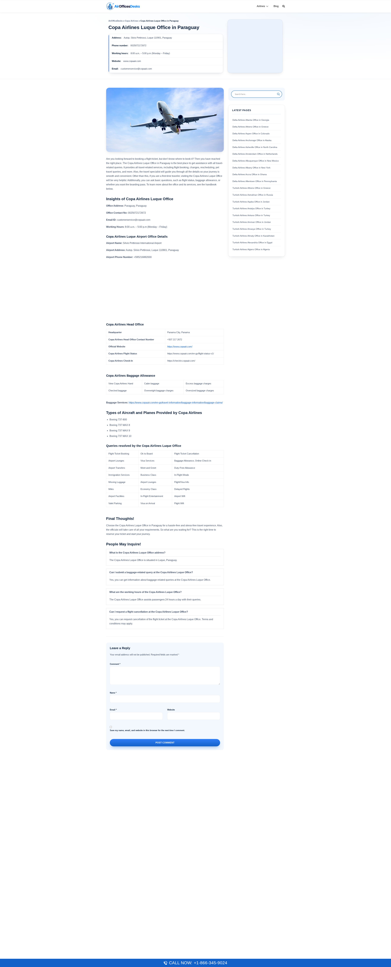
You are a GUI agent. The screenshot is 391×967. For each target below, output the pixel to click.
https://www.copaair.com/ (179, 346)
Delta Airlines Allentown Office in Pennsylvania (254, 181)
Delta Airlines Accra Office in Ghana (249, 174)
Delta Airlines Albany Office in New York (251, 167)
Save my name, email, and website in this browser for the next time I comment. (147, 730)
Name (113, 693)
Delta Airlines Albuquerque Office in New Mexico (255, 161)
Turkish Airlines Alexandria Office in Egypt (252, 242)
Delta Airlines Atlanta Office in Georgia (250, 120)
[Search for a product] (283, 6)
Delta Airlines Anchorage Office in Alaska (251, 140)
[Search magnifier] (278, 94)
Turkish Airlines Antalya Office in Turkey (251, 208)
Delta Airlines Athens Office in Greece (250, 126)
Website (171, 710)
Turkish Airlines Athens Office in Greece (251, 188)
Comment (115, 664)
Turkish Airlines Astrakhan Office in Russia (252, 195)
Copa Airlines (131, 21)
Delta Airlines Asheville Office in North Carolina (254, 147)
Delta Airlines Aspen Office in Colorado (251, 133)
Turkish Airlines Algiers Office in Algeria (251, 249)
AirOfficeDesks (115, 21)
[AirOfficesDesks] (123, 6)
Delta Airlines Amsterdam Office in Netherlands (255, 154)
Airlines (261, 6)
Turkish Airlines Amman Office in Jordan (251, 222)
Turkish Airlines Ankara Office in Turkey (251, 215)
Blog (276, 6)
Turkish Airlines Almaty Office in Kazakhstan (253, 236)
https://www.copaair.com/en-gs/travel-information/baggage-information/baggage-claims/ (176, 402)
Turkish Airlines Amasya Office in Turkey (251, 229)
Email (113, 710)
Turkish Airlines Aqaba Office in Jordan (251, 201)
